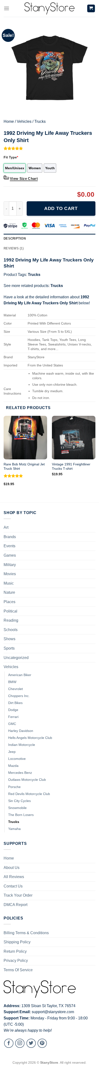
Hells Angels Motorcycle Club (30, 738)
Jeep (12, 752)
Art (6, 527)
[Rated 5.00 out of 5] (13, 476)
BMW (12, 682)
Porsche (14, 787)
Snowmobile (17, 808)
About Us (11, 868)
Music (9, 583)
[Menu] (6, 8)
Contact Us (13, 886)
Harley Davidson (20, 731)
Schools (11, 630)
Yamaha (14, 829)
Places (9, 602)
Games (10, 555)
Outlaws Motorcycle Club (27, 780)
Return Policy (15, 951)
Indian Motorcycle (21, 745)
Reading (11, 620)
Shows (9, 639)
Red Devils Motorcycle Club (29, 794)
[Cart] (91, 9)
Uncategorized (16, 658)
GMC (12, 724)
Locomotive (17, 759)
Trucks (40, 121)
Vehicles (24, 121)
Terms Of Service (18, 970)
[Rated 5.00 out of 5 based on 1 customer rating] (49, 148)
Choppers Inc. (19, 696)
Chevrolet (15, 689)
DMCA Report (15, 905)
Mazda (13, 766)
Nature (9, 592)
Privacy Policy (16, 960)
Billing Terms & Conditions (26, 933)
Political (10, 611)
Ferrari (13, 717)
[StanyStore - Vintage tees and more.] (49, 8)
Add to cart (61, 208)
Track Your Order (18, 895)
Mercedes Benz (20, 773)
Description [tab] (15, 238)
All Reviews (14, 877)
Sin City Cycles (19, 801)
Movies (10, 574)
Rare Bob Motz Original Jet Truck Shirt (24, 466)
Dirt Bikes (15, 703)
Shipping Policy (17, 942)
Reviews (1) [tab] (14, 248)
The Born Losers (21, 815)
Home (9, 121)
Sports (9, 648)
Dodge (13, 710)
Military (10, 565)
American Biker (19, 675)
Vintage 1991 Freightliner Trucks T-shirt (71, 466)
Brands (10, 537)
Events (9, 546)
